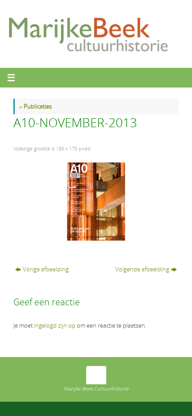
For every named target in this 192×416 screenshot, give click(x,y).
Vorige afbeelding (46, 269)
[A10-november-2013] (96, 201)
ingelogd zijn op (54, 325)
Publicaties (35, 106)
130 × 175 (66, 148)
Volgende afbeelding (142, 269)
